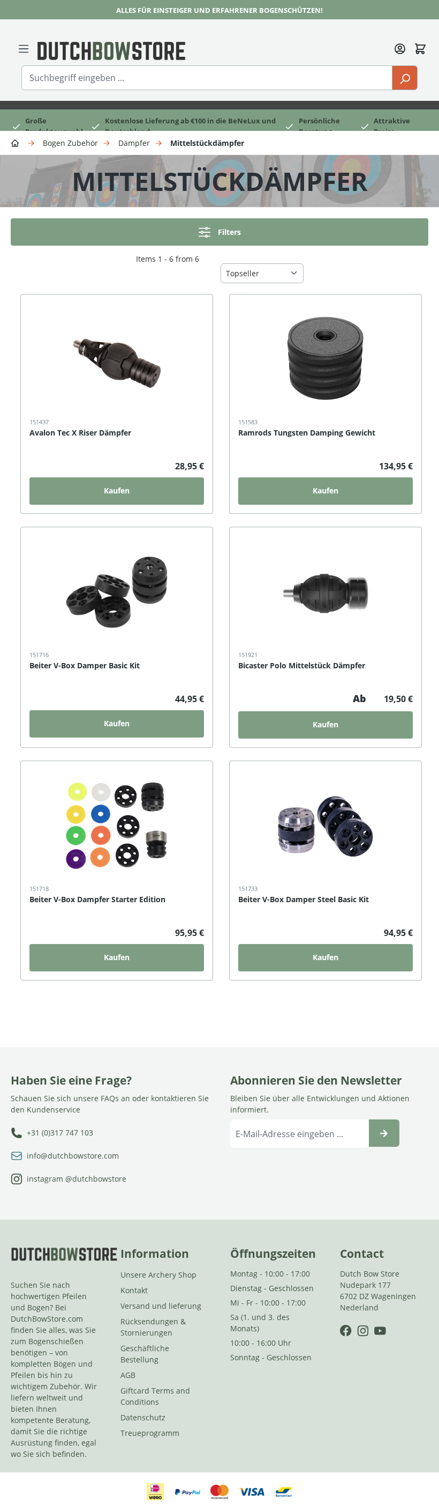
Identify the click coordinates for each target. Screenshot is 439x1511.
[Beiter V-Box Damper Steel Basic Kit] (325, 826)
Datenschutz (142, 1417)
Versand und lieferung (160, 1306)
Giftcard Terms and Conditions (155, 1396)
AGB (127, 1375)
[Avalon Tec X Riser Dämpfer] (116, 359)
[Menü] (23, 47)
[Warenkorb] (420, 47)
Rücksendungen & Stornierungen (153, 1327)
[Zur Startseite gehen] (111, 50)
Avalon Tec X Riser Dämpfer (80, 432)
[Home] (16, 142)
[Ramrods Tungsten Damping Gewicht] (325, 359)
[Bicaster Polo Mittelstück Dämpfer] (325, 592)
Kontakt (134, 1290)
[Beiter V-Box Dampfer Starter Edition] (116, 826)
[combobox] (206, 77)
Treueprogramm (149, 1433)
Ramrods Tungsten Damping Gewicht (306, 432)
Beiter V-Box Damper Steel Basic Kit (303, 899)
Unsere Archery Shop (158, 1275)
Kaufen (117, 490)
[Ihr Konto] (400, 47)
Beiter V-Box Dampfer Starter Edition (97, 899)
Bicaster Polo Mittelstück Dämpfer (301, 665)
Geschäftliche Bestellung (144, 1354)
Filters (229, 232)
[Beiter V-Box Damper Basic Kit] (116, 592)
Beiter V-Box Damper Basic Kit (84, 665)
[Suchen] (405, 77)
